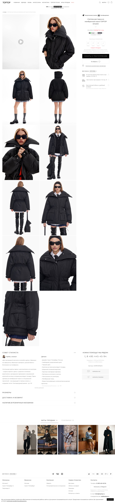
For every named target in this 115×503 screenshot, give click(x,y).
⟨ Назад (4, 12)
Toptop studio (55, 2)
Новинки (17, 2)
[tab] (49, 421)
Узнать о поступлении (95, 56)
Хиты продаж (65, 2)
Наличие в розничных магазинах (96, 66)
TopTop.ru (6, 2)
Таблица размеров (95, 39)
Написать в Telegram (100, 486)
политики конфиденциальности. (17, 501)
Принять (110, 499)
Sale (72, 2)
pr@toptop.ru (105, 496)
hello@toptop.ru (100, 494)
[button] (39, 352)
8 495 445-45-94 (101, 483)
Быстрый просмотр (27, 451)
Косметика (45, 2)
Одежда (23, 2)
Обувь (30, 2)
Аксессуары (37, 2)
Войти (104, 2)
